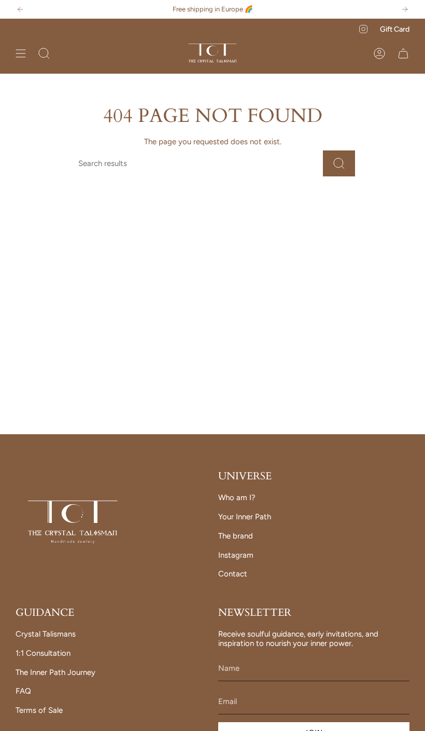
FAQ (23, 691)
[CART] (403, 53)
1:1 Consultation (43, 653)
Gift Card (394, 29)
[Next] (404, 9)
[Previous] (20, 9)
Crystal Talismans (46, 634)
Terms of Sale (39, 710)
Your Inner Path (244, 516)
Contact (232, 573)
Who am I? (237, 497)
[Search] (339, 163)
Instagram (235, 555)
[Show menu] (20, 53)
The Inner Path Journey (55, 672)
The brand (235, 536)
